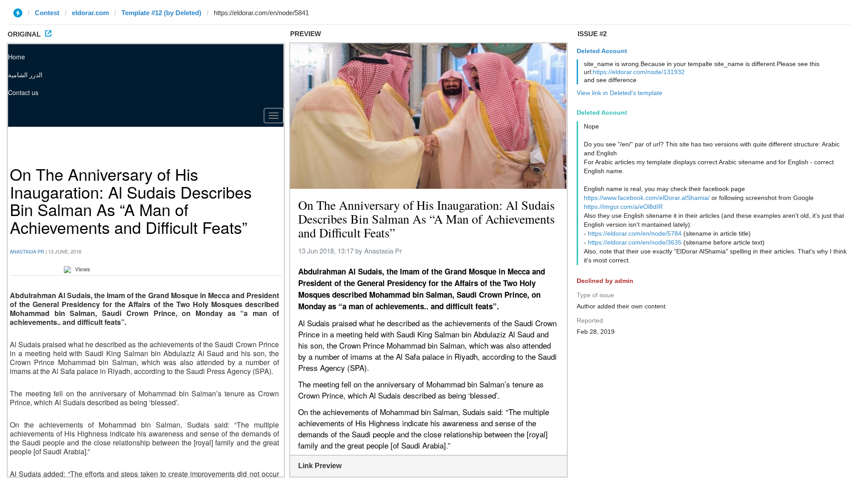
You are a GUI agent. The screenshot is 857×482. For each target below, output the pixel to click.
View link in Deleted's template (619, 92)
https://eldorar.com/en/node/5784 (635, 233)
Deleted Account (602, 50)
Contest (47, 13)
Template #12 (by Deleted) (161, 13)
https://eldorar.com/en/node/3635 (635, 242)
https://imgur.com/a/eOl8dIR (623, 206)
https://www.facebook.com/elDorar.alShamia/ (647, 197)
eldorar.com (90, 13)
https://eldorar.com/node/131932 (639, 71)
